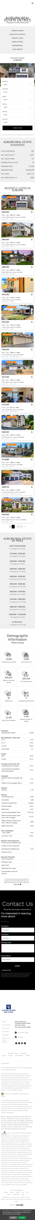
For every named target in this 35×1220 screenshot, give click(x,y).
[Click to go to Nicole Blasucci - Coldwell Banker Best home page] (4, 3)
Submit (17, 966)
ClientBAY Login (13, 1053)
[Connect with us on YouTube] (22, 1043)
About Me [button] (5, 1028)
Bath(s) (5, 104)
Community (15, 1194)
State (11, 1192)
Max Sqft (5, 119)
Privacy (10, 1055)
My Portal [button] (5, 1031)
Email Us (21, 1037)
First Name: (5, 926)
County (17, 1192)
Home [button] (4, 1021)
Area (23, 1194)
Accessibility (19, 1055)
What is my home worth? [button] (6, 1040)
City (23, 1192)
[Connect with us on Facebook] (16, 1043)
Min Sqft (5, 111)
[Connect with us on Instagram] (19, 1043)
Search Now (17, 128)
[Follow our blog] (25, 1043)
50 (21, 526)
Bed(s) (4, 96)
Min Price (5, 81)
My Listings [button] (6, 1025)
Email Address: (6, 956)
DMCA (28, 1055)
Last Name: (5, 934)
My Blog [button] (5, 1035)
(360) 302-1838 (23, 1033)
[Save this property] (31, 197)
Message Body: (6, 942)
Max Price (5, 89)
